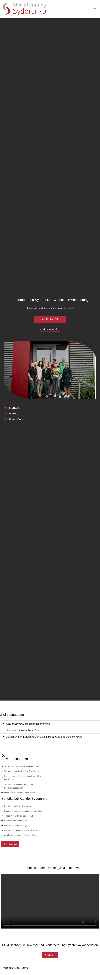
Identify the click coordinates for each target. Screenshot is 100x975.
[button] (95, 9)
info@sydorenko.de (49, 329)
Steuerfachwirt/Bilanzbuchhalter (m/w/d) (28, 724)
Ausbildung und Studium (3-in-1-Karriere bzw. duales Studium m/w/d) (44, 737)
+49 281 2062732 (50, 319)
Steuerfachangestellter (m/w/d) (23, 730)
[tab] (50, 724)
